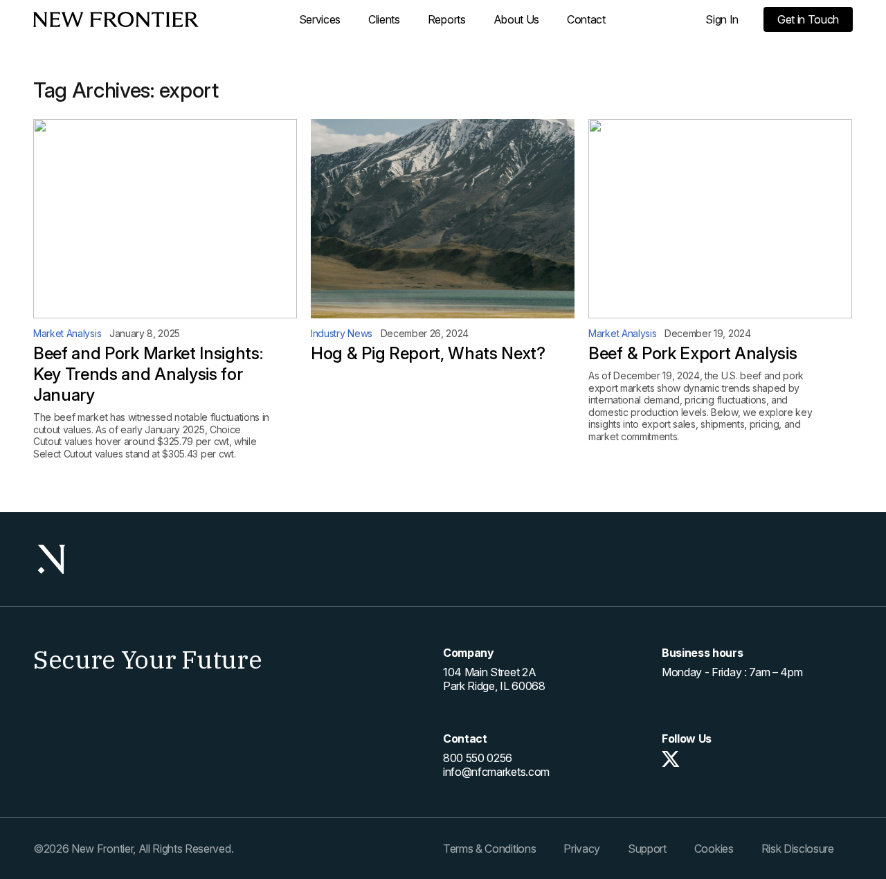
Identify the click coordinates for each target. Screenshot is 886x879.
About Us (516, 19)
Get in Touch (808, 19)
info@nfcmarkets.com (496, 772)
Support (647, 848)
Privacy (581, 848)
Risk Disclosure (797, 848)
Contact (586, 19)
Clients (384, 19)
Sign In (722, 19)
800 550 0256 (477, 758)
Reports (447, 19)
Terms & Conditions (489, 848)
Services (320, 19)
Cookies (714, 848)
